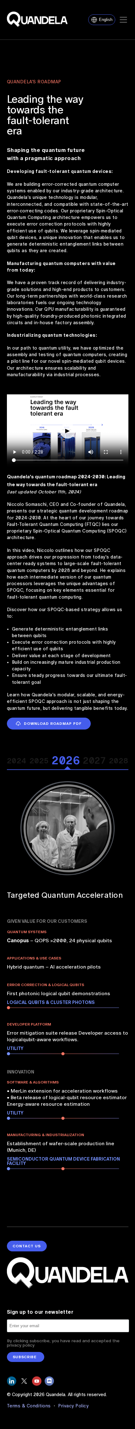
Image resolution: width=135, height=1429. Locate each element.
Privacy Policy (73, 1405)
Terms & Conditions (29, 1405)
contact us (27, 1246)
